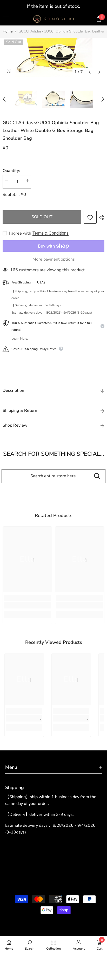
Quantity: (11, 171)
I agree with (20, 233)
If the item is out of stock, (53, 6)
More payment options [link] (53, 259)
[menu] (6, 19)
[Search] (97, 476)
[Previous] (89, 72)
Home (7, 31)
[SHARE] (100, 217)
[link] (27, 605)
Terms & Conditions (50, 233)
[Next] (99, 72)
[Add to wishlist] (90, 217)
